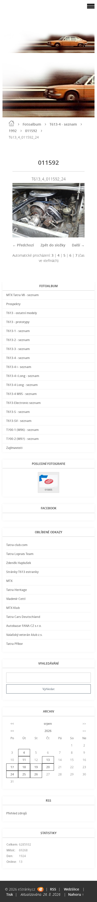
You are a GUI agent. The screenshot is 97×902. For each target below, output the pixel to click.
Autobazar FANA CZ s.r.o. (24, 626)
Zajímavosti (14, 448)
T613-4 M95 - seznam (21, 394)
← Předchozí (23, 245)
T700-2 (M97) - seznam (22, 439)
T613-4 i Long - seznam (22, 376)
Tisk (9, 894)
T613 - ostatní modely (21, 313)
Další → (78, 245)
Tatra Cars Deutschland (23, 617)
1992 (13, 130)
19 (36, 767)
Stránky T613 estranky (22, 572)
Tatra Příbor (14, 644)
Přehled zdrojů (16, 813)
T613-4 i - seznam (18, 367)
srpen (48, 724)
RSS (53, 889)
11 (24, 760)
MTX (9, 581)
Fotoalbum (32, 124)
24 (12, 774)
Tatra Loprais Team (19, 554)
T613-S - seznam (18, 412)
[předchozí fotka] (20, 210)
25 (24, 774)
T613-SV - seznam (18, 421)
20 (48, 767)
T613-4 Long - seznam (22, 385)
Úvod (11, 123)
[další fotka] (76, 210)
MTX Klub (13, 608)
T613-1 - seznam (18, 331)
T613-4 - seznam (63, 124)
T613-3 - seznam (18, 349)
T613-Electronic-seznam (23, 403)
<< (12, 724)
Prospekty (13, 304)
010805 (48, 489)
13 (48, 760)
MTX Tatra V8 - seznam (22, 295)
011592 (31, 130)
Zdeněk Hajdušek (18, 563)
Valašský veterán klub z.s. (24, 635)
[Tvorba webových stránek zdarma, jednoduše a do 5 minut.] (40, 889)
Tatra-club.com (16, 545)
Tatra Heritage (16, 590)
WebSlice (71, 889)
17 (12, 767)
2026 (48, 731)
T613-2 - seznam (18, 340)
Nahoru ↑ (76, 894)
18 (24, 767)
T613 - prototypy (17, 322)
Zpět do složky (53, 245)
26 (36, 774)
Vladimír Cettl (15, 599)
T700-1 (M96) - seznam (22, 430)
